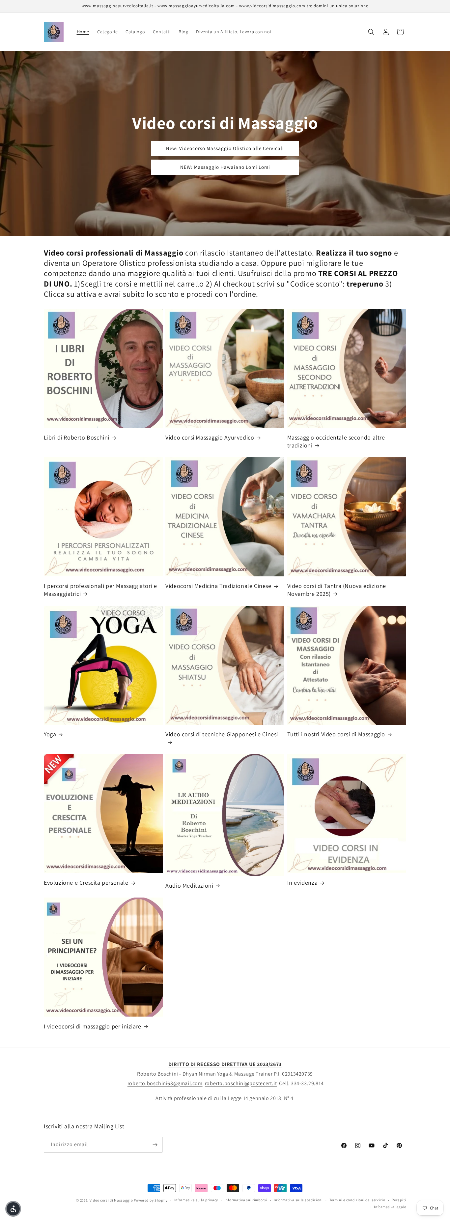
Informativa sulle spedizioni (298, 1200)
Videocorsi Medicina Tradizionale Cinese (218, 586)
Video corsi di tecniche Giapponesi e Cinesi (221, 734)
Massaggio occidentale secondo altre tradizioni (336, 441)
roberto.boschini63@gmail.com (165, 1083)
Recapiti (399, 1200)
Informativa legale (390, 1207)
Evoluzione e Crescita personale (86, 882)
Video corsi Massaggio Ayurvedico (209, 437)
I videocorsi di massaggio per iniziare (92, 1026)
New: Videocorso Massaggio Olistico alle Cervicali (225, 148)
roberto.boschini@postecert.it (241, 1083)
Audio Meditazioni (189, 885)
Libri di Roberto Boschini (76, 437)
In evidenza (302, 882)
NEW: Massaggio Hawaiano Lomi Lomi (225, 167)
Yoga (50, 734)
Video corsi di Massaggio (111, 1200)
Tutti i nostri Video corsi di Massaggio (336, 734)
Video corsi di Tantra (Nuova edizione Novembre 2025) (336, 589)
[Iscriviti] (155, 1144)
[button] (371, 32)
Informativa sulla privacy (196, 1200)
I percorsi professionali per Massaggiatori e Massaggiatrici (100, 589)
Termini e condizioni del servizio (357, 1200)
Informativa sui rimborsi (246, 1200)
